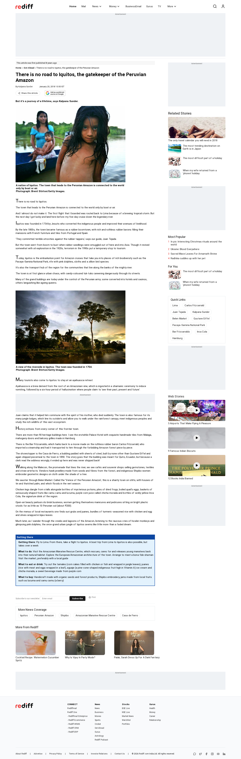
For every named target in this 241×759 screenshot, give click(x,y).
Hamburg (177, 338)
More (170, 6)
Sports (98, 720)
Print (94, 597)
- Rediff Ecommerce (76, 720)
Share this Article (29, 93)
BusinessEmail (133, 6)
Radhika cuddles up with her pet (188, 258)
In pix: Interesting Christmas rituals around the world (196, 243)
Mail (83, 6)
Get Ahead (29, 68)
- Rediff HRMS (73, 724)
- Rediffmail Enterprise (77, 716)
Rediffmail (72, 708)
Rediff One (72, 712)
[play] (196, 410)
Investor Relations (99, 754)
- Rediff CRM (73, 728)
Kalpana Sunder (25, 86)
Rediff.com (144, 754)
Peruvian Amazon (44, 615)
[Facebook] (206, 754)
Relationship (155, 720)
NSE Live (126, 712)
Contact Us (120, 754)
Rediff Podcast (101, 740)
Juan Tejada (179, 312)
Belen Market (179, 318)
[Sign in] (223, 6)
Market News (128, 716)
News (95, 6)
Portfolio (126, 724)
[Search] (214, 6)
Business (99, 712)
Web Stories (176, 396)
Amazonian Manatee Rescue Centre (95, 615)
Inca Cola (202, 331)
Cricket (98, 724)
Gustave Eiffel (201, 318)
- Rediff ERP (72, 732)
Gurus (149, 6)
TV (159, 6)
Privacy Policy (55, 754)
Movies (98, 716)
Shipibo (65, 615)
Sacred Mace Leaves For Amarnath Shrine (194, 253)
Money (112, 6)
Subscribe (77, 598)
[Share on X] (200, 754)
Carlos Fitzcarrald (194, 305)
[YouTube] (218, 754)
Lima (175, 305)
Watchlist (126, 720)
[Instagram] (212, 754)
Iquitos (24, 615)
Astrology (99, 736)
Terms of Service (76, 754)
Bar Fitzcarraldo (181, 331)
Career (152, 716)
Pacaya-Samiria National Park (188, 325)
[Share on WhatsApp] (194, 754)
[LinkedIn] (224, 754)
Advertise (38, 754)
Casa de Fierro (130, 615)
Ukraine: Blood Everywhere (185, 249)
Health (152, 708)
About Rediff (21, 754)
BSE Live (126, 708)
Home (72, 6)
